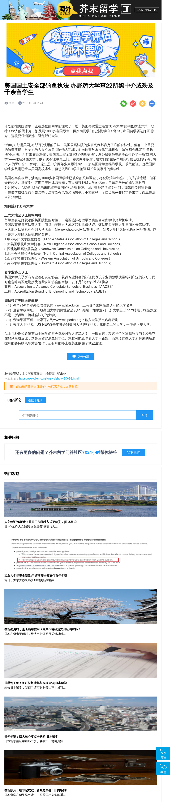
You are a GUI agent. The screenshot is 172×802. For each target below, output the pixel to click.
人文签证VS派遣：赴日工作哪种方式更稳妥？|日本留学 (40, 522)
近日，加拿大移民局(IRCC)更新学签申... (30, 580)
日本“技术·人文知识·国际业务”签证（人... (31, 526)
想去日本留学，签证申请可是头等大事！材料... (35, 687)
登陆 (31, 400)
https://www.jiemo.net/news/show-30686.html (49, 378)
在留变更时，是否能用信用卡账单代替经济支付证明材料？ (42, 629)
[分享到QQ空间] (142, 103)
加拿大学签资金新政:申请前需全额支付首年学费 (35, 575)
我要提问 (133, 452)
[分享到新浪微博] (133, 103)
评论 (144, 415)
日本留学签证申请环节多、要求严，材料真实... (35, 741)
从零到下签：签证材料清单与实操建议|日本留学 (35, 683)
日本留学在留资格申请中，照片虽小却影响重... (35, 795)
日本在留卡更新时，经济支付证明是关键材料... (35, 633)
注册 (40, 400)
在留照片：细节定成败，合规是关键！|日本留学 (35, 790)
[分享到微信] (123, 103)
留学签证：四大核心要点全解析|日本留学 (31, 736)
